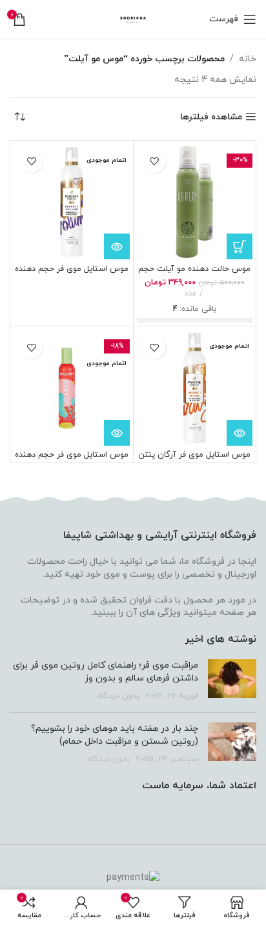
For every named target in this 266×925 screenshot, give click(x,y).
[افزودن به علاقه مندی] (154, 161)
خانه (247, 59)
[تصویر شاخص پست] (232, 680)
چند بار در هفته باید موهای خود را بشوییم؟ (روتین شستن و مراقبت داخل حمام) (114, 735)
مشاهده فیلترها (211, 117)
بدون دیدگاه (118, 696)
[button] (239, 246)
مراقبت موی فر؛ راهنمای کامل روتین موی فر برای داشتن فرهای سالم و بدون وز (105, 671)
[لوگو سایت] (133, 18)
